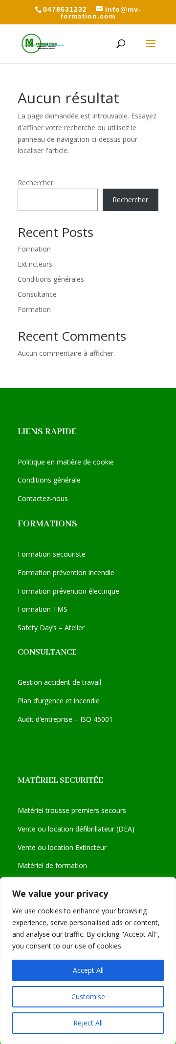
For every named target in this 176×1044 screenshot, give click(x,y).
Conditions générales (51, 279)
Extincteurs (35, 264)
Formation (34, 248)
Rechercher (35, 182)
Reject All (88, 1022)
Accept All (88, 970)
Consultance (37, 294)
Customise (88, 996)
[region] (88, 960)
